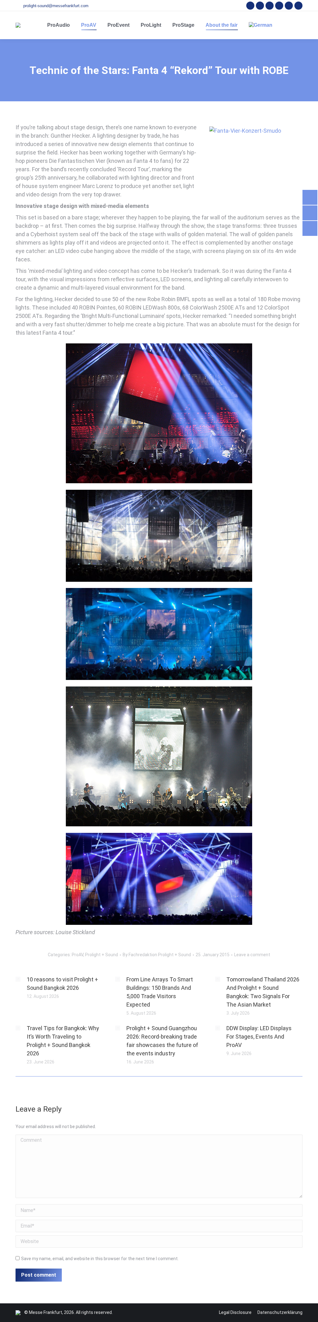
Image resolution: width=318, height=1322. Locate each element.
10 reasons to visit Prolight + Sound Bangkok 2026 (62, 983)
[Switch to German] (261, 25)
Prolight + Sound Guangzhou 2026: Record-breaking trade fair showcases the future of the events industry (162, 1041)
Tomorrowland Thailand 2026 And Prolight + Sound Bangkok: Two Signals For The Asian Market (262, 992)
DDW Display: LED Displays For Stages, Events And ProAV (259, 1036)
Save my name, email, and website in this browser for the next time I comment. (100, 1258)
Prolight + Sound (101, 954)
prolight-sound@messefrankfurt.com (56, 5)
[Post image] (18, 979)
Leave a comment (252, 954)
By (157, 954)
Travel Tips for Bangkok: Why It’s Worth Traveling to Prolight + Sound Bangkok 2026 (63, 1041)
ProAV (77, 954)
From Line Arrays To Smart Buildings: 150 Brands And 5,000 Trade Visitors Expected (159, 992)
